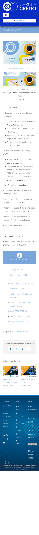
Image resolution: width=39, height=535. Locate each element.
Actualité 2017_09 (17, 289)
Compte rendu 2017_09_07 (20, 316)
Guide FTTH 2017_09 (18, 311)
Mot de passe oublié (31, 454)
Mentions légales (9, 467)
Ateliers (18, 332)
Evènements (25, 332)
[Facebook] (4, 439)
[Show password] (32, 426)
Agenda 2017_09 (16, 270)
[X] (7, 435)
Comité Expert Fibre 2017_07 (21, 284)
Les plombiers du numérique (21, 322)
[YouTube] (4, 443)
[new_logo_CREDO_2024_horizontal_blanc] (19, 3)
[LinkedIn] (4, 435)
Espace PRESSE (23, 469)
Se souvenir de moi (31, 434)
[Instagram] (7, 439)
